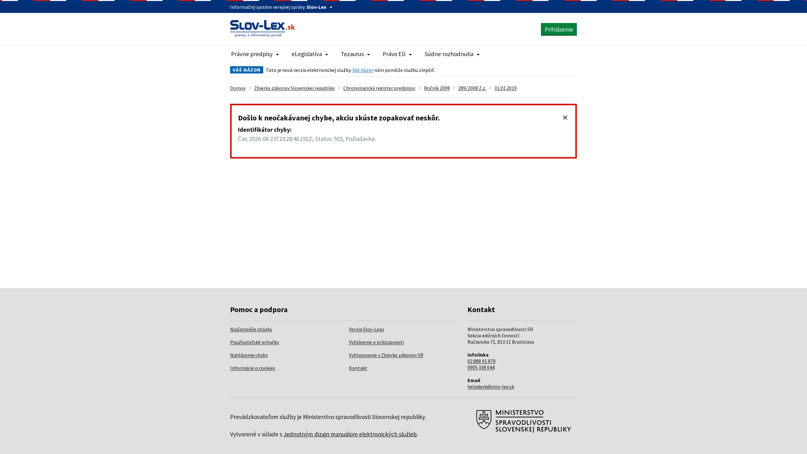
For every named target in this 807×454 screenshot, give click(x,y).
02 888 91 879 (481, 361)
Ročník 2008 (437, 88)
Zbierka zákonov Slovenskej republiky (294, 88)
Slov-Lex (316, 7)
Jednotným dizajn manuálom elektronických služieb (350, 434)
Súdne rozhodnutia (449, 54)
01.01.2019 (506, 88)
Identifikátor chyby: (265, 129)
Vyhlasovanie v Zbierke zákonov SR (386, 355)
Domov (238, 88)
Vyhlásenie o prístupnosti (376, 342)
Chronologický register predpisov (379, 88)
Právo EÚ (394, 54)
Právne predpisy (252, 54)
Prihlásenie (559, 29)
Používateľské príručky (254, 342)
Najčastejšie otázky (251, 329)
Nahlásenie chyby (249, 355)
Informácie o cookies (252, 368)
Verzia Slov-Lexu (366, 329)
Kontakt (358, 368)
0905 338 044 (481, 367)
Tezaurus (352, 54)
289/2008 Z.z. (472, 88)
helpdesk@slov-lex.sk (490, 386)
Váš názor (362, 70)
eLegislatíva (307, 54)
